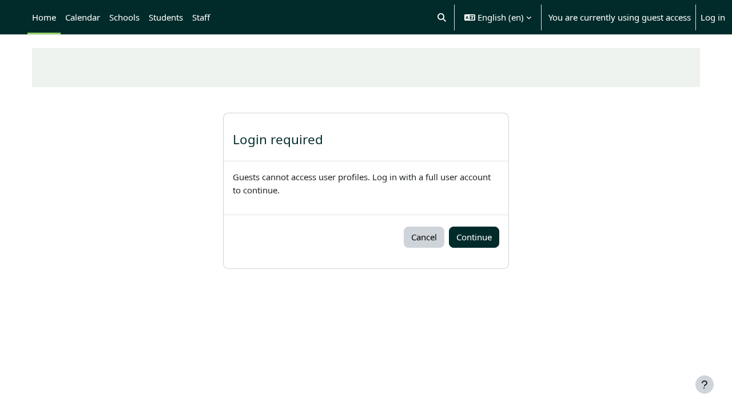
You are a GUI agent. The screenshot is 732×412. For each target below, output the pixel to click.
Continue (474, 237)
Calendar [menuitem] (82, 17)
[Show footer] (704, 384)
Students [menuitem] (166, 17)
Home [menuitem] (44, 17)
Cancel (424, 237)
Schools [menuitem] (124, 17)
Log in (713, 17)
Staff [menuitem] (201, 17)
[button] (442, 17)
